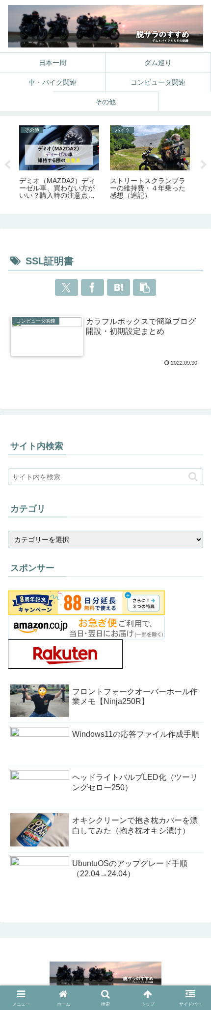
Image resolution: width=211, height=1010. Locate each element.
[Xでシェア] (67, 287)
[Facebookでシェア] (93, 287)
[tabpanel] (59, 163)
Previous (7, 165)
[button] (145, 287)
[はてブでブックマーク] (119, 287)
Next (204, 165)
